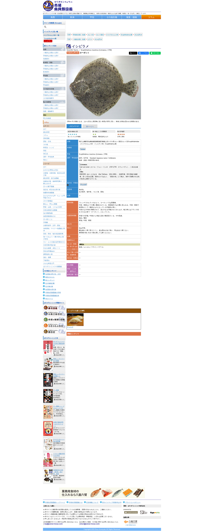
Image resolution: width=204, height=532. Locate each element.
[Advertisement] (104, 359)
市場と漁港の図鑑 (54, 319)
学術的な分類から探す (51, 56)
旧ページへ (90, 126)
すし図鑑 (56, 390)
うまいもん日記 (54, 325)
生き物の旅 (49, 286)
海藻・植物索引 (48, 111)
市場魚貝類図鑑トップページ (55, 502)
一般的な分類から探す (51, 52)
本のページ (49, 299)
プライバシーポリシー (132, 502)
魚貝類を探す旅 (50, 289)
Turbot (82, 149)
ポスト (134, 53)
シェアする (144, 53)
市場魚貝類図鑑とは (76, 502)
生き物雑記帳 (50, 283)
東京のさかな (50, 277)
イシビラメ (48, 41)
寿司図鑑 (54, 307)
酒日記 (54, 331)
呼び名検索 (47, 118)
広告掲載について (92, 502)
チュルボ (83, 184)
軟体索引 (46, 72)
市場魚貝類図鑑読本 (52, 295)
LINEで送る (156, 53)
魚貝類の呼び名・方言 (53, 274)
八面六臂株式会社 (130, 525)
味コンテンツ (50, 280)
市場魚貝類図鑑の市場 (53, 292)
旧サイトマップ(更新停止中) (111, 502)
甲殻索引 (46, 85)
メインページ (74, 126)
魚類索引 (46, 59)
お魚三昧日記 (54, 313)
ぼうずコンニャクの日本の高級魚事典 (59, 343)
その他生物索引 (48, 98)
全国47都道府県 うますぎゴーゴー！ (58, 424)
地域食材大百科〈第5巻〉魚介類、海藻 (58, 472)
